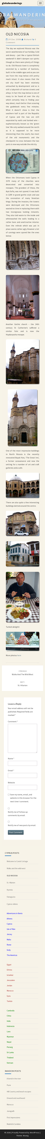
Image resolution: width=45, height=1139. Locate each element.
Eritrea (9, 970)
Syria (8, 996)
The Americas (12, 955)
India (8, 1021)
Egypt (9, 964)
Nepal (9, 1042)
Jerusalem (11, 980)
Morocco (10, 990)
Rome (9, 945)
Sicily (9, 950)
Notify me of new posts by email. (22, 825)
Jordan (9, 985)
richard (28, 39)
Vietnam (10, 1063)
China (9, 1016)
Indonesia (10, 1026)
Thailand (10, 1057)
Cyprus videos (12, 904)
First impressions (13, 1117)
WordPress (35, 1132)
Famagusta (11, 897)
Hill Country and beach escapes (19, 1091)
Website (11, 782)
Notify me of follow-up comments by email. (18, 814)
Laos (8, 1031)
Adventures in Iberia (14, 913)
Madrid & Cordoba (13, 1124)
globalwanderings (12, 3)
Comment (13, 721)
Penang (10, 1047)
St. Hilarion (11, 882)
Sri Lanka (10, 1052)
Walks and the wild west (16, 868)
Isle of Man (11, 929)
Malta (9, 939)
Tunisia (9, 1001)
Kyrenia (10, 890)
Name (11, 758)
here (19, 655)
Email (11, 770)
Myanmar (10, 1036)
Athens (9, 918)
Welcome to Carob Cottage (17, 861)
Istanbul (10, 975)
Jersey (9, 934)
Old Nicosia (12, 875)
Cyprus (9, 924)
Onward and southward (16, 1098)
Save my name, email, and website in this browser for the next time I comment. (23, 798)
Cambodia (10, 1010)
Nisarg (26, 1135)
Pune (9, 1085)
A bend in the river (14, 1078)
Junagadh (10, 1111)
